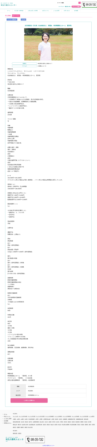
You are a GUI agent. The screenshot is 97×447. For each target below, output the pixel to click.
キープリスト (61, 6)
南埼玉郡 (86, 419)
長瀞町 (18, 427)
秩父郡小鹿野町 (66, 424)
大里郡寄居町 (36, 421)
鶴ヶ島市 (30, 427)
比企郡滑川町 (39, 424)
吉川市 (22, 421)
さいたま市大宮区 (40, 416)
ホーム (8, 10)
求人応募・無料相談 (18, 10)
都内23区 (15, 433)
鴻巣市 (26, 427)
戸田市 (61, 421)
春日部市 (77, 421)
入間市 (37, 419)
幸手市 (53, 421)
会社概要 (76, 10)
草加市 (82, 424)
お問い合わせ (67, 10)
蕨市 (90, 424)
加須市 (56, 419)
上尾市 (18, 419)
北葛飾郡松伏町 (79, 419)
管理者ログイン (7, 423)
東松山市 (15, 424)
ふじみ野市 (91, 416)
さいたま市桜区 (58, 416)
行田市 (93, 424)
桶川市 (19, 424)
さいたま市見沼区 (84, 416)
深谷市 (44, 424)
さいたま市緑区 (75, 416)
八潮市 (52, 419)
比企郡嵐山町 (32, 424)
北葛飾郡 (65, 419)
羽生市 (78, 424)
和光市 (26, 421)
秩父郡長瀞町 (73, 424)
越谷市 (14, 427)
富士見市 (42, 421)
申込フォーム (7, 416)
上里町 (22, 419)
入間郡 (40, 419)
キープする (16, 15)
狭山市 (52, 424)
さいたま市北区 (31, 416)
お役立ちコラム (45, 10)
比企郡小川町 (25, 424)
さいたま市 (15, 416)
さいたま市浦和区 (67, 416)
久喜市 (26, 419)
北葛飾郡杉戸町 (71, 419)
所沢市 (65, 421)
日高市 (73, 421)
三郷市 (14, 419)
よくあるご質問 (7, 418)
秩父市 (59, 424)
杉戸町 (89, 421)
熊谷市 (48, 424)
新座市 (69, 421)
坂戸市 (30, 421)
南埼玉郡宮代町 (16, 421)
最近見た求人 (68, 6)
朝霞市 (82, 421)
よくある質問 (56, 10)
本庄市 (85, 421)
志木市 (57, 421)
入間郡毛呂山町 (47, 419)
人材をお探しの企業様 (33, 10)
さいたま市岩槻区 (49, 416)
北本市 (60, 419)
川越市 (50, 421)
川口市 (46, 421)
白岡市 (56, 424)
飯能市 (22, 427)
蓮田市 (86, 424)
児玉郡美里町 (31, 419)
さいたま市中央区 (23, 416)
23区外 (19, 433)
